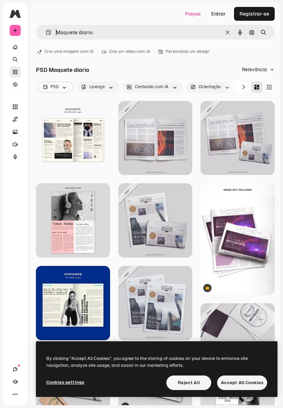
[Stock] (15, 71)
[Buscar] (15, 59)
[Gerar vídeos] (15, 144)
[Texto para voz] (15, 156)
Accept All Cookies (242, 383)
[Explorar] (15, 84)
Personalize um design (187, 51)
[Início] (15, 47)
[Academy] (15, 381)
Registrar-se (254, 14)
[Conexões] (15, 369)
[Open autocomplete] (45, 32)
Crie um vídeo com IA (129, 51)
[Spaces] (15, 119)
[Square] (269, 87)
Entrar (218, 14)
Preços (193, 14)
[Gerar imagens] (15, 131)
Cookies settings (65, 382)
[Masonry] (256, 87)
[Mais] (15, 394)
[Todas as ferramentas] (15, 106)
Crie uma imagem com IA (69, 51)
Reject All (189, 383)
